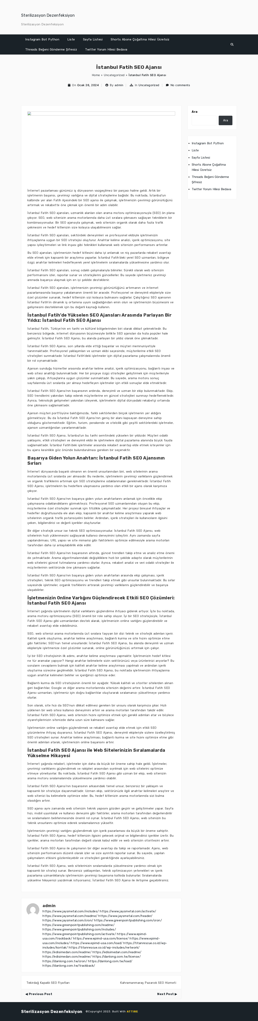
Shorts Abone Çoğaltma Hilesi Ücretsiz (140, 39)
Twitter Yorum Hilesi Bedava (106, 49)
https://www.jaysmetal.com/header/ (125, 916)
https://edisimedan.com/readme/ (67, 952)
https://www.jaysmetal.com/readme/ (70, 916)
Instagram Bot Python (42, 39)
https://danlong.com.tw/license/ (117, 956)
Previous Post (40, 994)
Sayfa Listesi (93, 39)
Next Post (165, 994)
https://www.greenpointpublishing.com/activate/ (79, 934)
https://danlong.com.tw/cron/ (65, 961)
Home (96, 75)
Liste (71, 39)
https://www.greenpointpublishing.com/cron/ (128, 920)
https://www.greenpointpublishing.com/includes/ (79, 929)
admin (119, 85)
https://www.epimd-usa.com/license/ (101, 938)
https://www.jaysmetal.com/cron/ (68, 920)
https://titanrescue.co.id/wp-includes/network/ (104, 947)
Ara (195, 112)
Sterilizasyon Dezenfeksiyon (48, 15)
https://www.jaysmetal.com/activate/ (128, 911)
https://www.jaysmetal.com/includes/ (71, 911)
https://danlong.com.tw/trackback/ (69, 965)
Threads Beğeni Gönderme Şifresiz (51, 49)
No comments (180, 85)
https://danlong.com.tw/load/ (110, 961)
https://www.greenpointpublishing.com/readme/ (78, 925)
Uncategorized (114, 75)
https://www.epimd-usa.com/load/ (97, 943)
